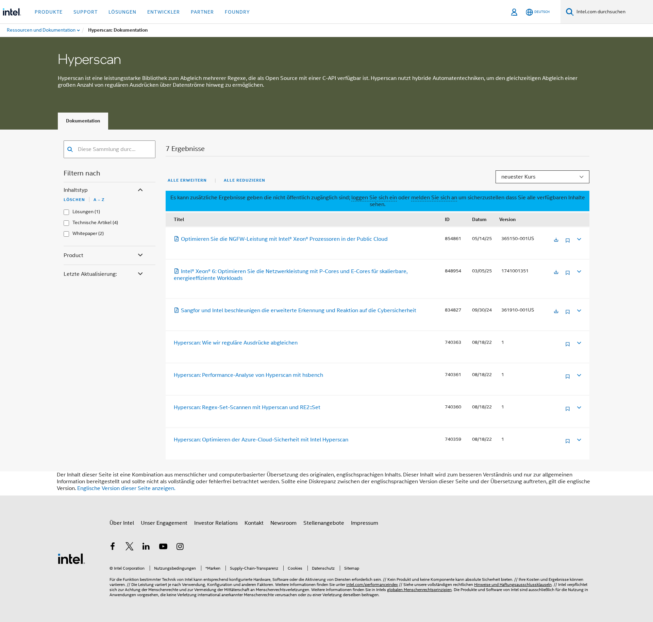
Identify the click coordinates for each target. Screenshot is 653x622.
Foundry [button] (237, 12)
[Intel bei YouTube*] (163, 547)
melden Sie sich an (434, 197)
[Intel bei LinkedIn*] (146, 547)
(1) (97, 212)
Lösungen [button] (122, 12)
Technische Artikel (92, 222)
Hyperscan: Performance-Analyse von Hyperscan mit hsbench (248, 375)
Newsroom (283, 523)
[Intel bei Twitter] (129, 547)
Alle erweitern (187, 180)
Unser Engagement (164, 523)
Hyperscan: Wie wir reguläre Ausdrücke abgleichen (236, 342)
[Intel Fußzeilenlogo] (71, 558)
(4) (115, 222)
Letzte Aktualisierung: (90, 274)
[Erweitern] (578, 238)
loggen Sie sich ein (374, 197)
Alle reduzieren (244, 180)
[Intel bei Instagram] (180, 547)
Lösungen (83, 212)
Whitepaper (84, 233)
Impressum (364, 523)
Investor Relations (216, 523)
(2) (101, 233)
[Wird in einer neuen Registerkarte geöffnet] (556, 240)
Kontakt (254, 523)
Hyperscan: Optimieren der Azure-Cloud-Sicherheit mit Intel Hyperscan (261, 439)
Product (73, 255)
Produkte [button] (49, 12)
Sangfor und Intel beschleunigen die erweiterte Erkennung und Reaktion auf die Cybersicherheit (298, 310)
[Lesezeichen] (567, 243)
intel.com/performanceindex (372, 584)
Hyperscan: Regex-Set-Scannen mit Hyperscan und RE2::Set (247, 407)
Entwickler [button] (163, 12)
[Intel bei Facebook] (112, 547)
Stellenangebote (323, 523)
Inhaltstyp (76, 190)
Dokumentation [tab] (83, 121)
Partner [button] (202, 12)
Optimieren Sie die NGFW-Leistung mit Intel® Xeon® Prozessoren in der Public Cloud (284, 239)
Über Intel (122, 523)
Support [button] (85, 12)
